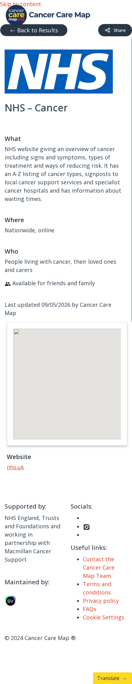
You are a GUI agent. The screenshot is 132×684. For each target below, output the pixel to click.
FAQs (89, 609)
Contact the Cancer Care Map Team (99, 567)
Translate (109, 678)
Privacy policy (101, 600)
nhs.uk (15, 467)
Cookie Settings (103, 617)
